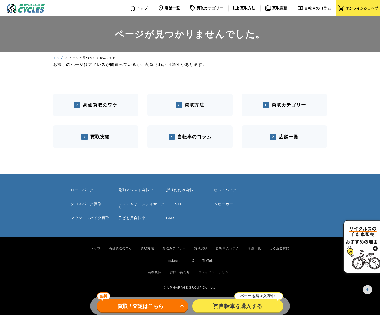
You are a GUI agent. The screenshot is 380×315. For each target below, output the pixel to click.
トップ (58, 58)
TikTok (207, 260)
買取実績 (100, 136)
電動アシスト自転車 (135, 190)
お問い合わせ (180, 272)
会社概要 (155, 272)
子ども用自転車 (132, 218)
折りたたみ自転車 (181, 190)
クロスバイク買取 (86, 204)
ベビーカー (223, 204)
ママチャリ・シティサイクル (141, 205)
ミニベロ (174, 204)
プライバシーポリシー (215, 272)
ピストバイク (225, 190)
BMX (170, 218)
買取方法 (194, 104)
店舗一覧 (289, 136)
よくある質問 (279, 248)
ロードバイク (82, 190)
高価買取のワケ (100, 104)
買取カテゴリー (289, 104)
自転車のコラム (194, 136)
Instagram (175, 260)
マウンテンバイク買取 (90, 218)
